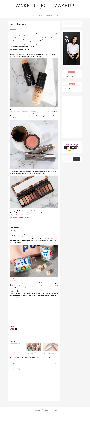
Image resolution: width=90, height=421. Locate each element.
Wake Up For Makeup (45, 5)
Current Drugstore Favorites (15, 352)
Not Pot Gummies (14, 280)
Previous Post (14, 363)
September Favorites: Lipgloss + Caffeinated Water (32, 352)
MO (37, 293)
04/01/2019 (12, 27)
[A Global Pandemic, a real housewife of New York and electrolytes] (50, 347)
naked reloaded (32, 357)
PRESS (57, 15)
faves (11, 357)
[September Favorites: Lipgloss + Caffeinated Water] (33, 347)
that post (15, 214)
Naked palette (24, 357)
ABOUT (40, 15)
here (50, 213)
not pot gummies (40, 357)
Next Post (54, 363)
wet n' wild (48, 357)
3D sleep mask (53, 238)
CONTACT (33, 15)
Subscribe (76, 159)
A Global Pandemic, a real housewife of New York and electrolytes (50, 352)
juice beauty (16, 357)
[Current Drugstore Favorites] (17, 347)
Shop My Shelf (49, 15)
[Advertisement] (71, 117)
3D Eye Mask (13, 233)
